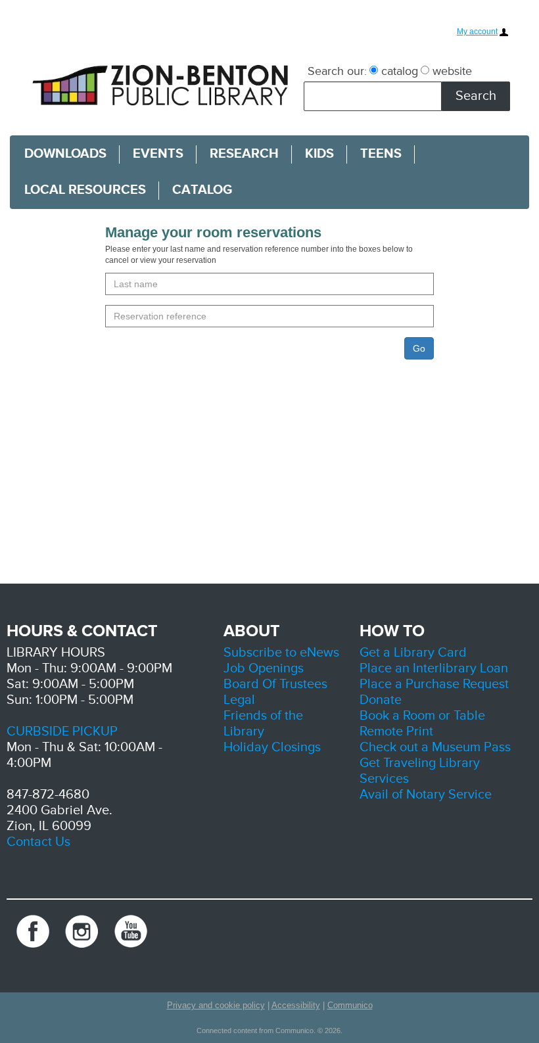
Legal (239, 700)
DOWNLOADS (65, 154)
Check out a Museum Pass (435, 747)
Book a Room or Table (422, 716)
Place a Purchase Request (434, 684)
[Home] (162, 84)
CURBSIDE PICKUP (62, 731)
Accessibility (295, 1005)
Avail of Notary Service (426, 794)
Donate (381, 700)
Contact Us (38, 842)
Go (419, 348)
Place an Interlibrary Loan (434, 668)
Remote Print (396, 731)
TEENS (381, 154)
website (450, 71)
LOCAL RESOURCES (85, 190)
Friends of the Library (263, 723)
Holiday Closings (272, 747)
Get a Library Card (413, 653)
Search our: (337, 71)
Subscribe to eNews (281, 653)
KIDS (319, 154)
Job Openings (263, 668)
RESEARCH (244, 154)
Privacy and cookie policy (216, 1005)
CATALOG (202, 190)
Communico (350, 1005)
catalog (398, 71)
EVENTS (158, 154)
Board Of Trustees (275, 684)
